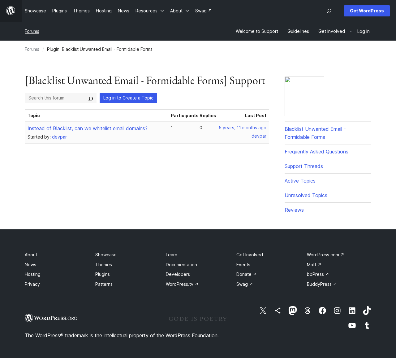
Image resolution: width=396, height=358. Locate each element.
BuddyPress (322, 284)
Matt (314, 264)
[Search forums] (91, 98)
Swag (244, 284)
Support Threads (304, 166)
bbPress (318, 274)
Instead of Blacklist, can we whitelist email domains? (88, 128)
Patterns (104, 284)
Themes (103, 264)
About (31, 254)
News (30, 264)
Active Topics (300, 181)
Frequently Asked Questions (316, 151)
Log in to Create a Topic (128, 97)
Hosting (33, 274)
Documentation (181, 264)
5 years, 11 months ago (242, 127)
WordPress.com (325, 254)
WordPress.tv (182, 284)
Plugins (102, 274)
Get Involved (249, 254)
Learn (171, 254)
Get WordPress (367, 10)
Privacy (32, 284)
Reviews (294, 210)
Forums (32, 31)
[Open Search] (329, 11)
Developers (178, 274)
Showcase (106, 254)
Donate (246, 274)
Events (243, 264)
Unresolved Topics (306, 195)
